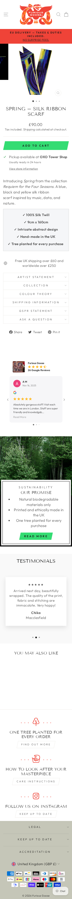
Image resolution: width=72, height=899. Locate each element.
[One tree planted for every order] (36, 722)
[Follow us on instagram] (36, 796)
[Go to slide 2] (36, 424)
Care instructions (36, 781)
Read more (36, 536)
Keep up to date (36, 814)
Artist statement (36, 277)
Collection (36, 285)
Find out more (36, 744)
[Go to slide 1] (33, 424)
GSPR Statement (36, 311)
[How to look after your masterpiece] (36, 759)
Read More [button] (19, 417)
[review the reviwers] (14, 393)
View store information (23, 168)
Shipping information (36, 302)
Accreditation (35, 851)
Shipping (29, 129)
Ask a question (36, 319)
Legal (35, 827)
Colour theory (36, 294)
